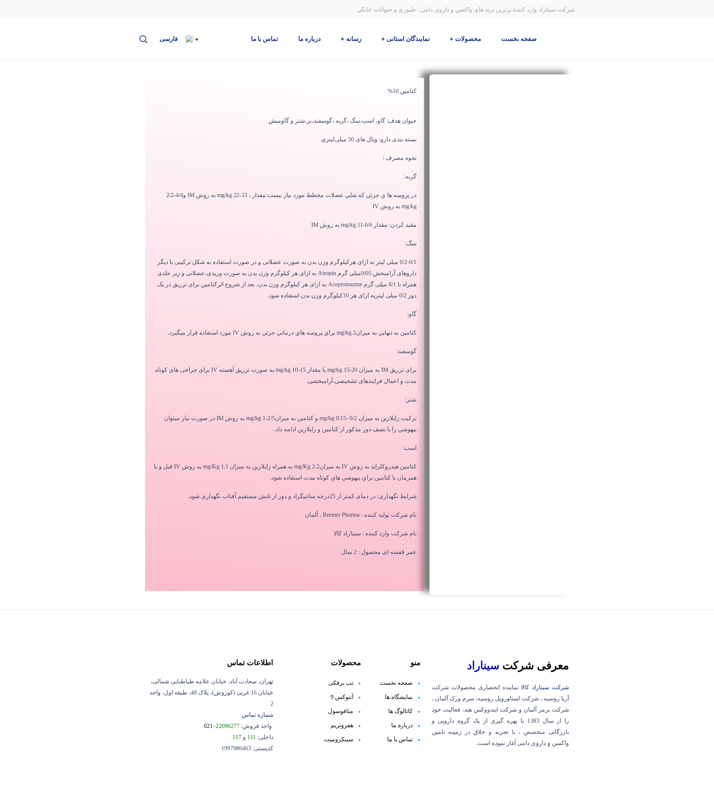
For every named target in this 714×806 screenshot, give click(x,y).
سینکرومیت (338, 739)
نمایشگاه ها (399, 697)
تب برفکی (340, 683)
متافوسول (340, 711)
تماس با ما (400, 739)
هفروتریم (342, 725)
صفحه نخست (396, 683)
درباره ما (401, 725)
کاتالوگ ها (400, 711)
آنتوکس (343, 697)
